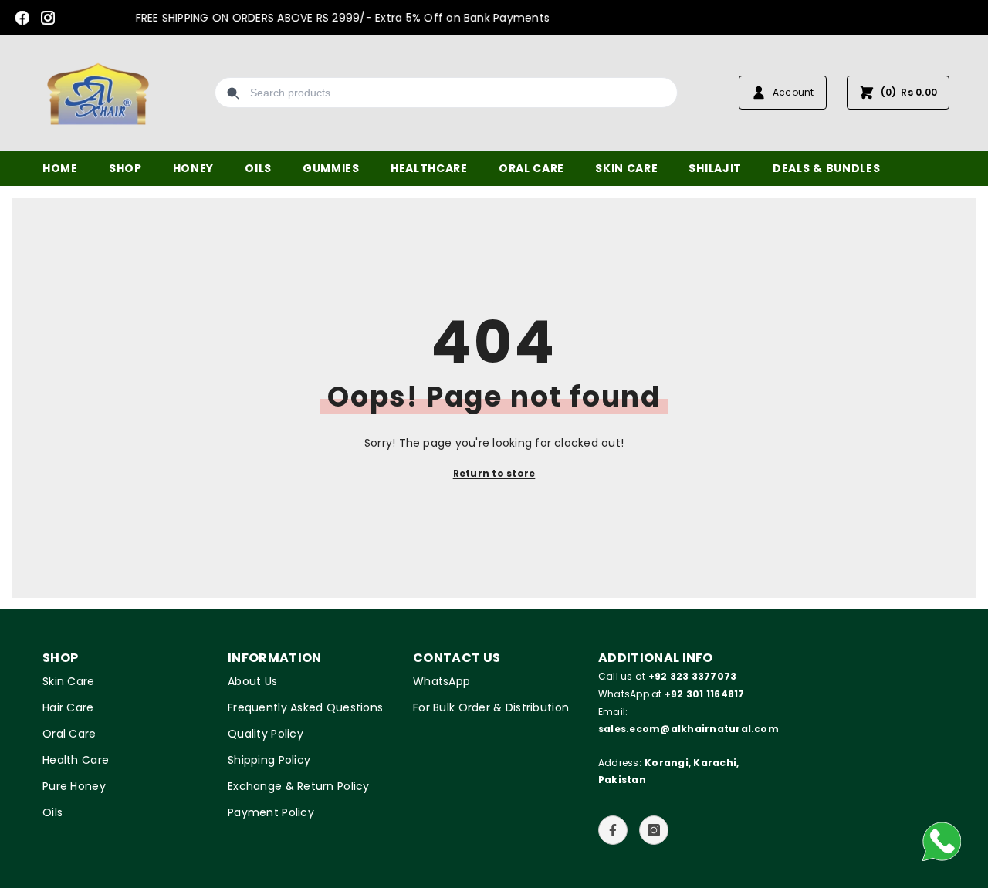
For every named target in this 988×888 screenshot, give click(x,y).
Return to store (494, 473)
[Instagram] (48, 18)
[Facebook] (22, 18)
